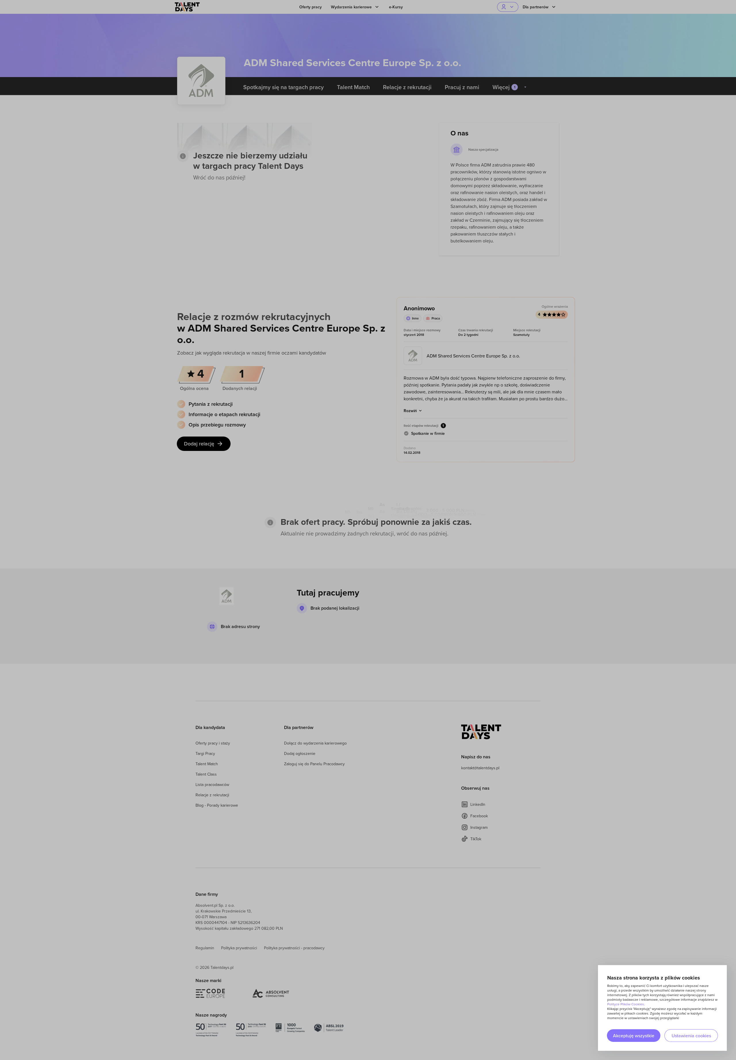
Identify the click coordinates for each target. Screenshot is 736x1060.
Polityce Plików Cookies (625, 1004)
